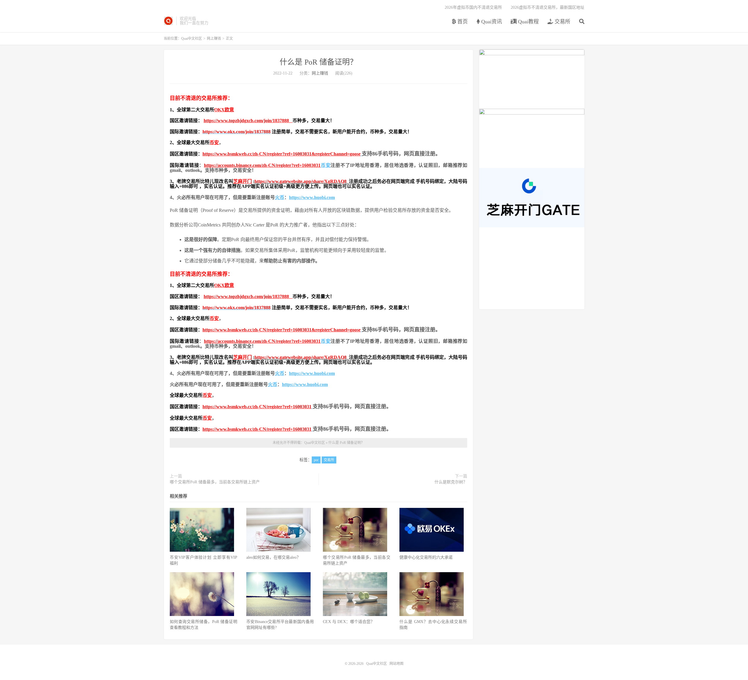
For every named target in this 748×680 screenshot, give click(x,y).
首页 (462, 22)
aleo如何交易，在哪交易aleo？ (273, 557)
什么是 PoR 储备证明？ (318, 62)
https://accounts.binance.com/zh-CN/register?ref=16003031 (262, 165)
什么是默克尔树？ (450, 482)
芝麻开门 (242, 181)
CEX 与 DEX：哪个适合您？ (349, 622)
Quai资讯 (491, 22)
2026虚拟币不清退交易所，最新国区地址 (547, 7)
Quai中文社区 (168, 20)
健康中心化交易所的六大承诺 (426, 557)
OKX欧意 (224, 109)
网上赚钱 (214, 39)
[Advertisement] (531, 268)
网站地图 (396, 664)
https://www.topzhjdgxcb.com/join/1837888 (248, 120)
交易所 (561, 22)
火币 (279, 197)
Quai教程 (528, 22)
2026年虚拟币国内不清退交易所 (473, 7)
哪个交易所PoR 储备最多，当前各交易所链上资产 (215, 482)
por (316, 460)
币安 (214, 142)
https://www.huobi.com (312, 197)
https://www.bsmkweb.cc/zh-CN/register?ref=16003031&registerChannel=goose (281, 153)
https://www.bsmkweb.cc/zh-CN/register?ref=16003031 (256, 406)
